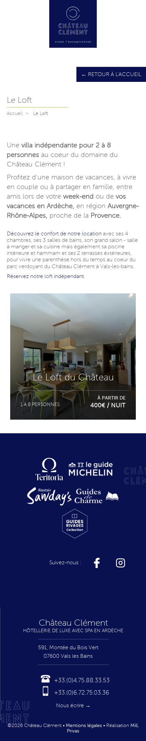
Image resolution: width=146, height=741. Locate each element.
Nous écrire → (73, 705)
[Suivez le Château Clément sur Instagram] (120, 563)
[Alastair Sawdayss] (49, 496)
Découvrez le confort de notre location (54, 234)
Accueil (14, 113)
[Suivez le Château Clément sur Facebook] (96, 563)
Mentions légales (84, 725)
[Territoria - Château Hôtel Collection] (49, 469)
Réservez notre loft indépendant (45, 276)
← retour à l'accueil (111, 74)
